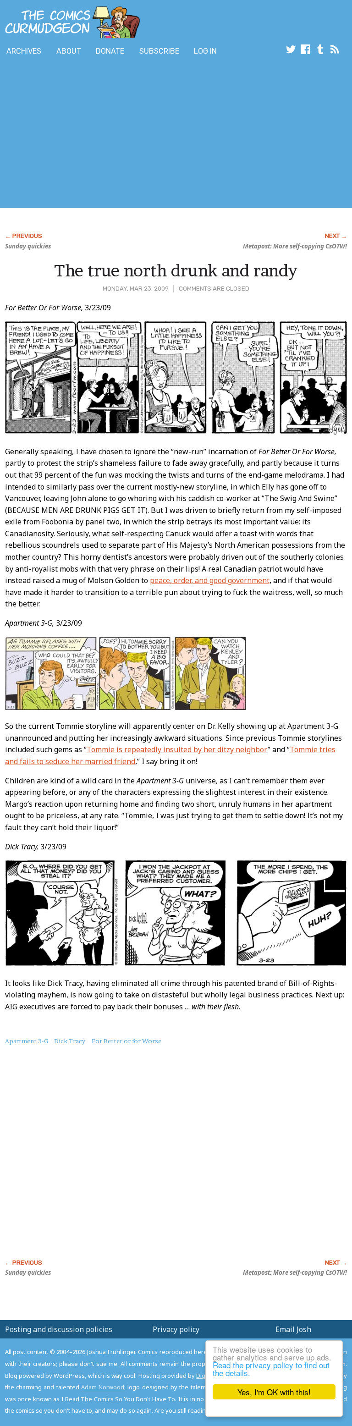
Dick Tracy (69, 1041)
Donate (110, 51)
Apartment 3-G (26, 1041)
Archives (23, 51)
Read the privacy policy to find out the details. (271, 1368)
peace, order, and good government (210, 580)
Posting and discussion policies (58, 1329)
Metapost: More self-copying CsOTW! (295, 246)
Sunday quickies (28, 246)
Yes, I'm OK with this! (274, 1392)
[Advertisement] (107, 134)
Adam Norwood (102, 1387)
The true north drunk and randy (175, 270)
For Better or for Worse (126, 1041)
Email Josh (293, 1329)
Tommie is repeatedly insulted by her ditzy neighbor (177, 749)
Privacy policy (176, 1329)
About (68, 51)
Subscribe (159, 51)
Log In (205, 51)
